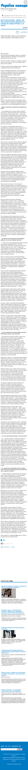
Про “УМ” (7, 746)
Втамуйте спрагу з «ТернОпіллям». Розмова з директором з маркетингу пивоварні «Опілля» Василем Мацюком (12, 611)
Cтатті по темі (7, 581)
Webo (19, 764)
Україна (13, 547)
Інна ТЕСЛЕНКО (24, 32)
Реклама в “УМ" (16, 746)
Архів (2, 746)
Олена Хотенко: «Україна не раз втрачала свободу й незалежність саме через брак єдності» (13, 674)
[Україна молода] (14, 6)
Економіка (7, 547)
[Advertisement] (14, 562)
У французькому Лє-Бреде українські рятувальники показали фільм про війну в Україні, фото (13, 652)
